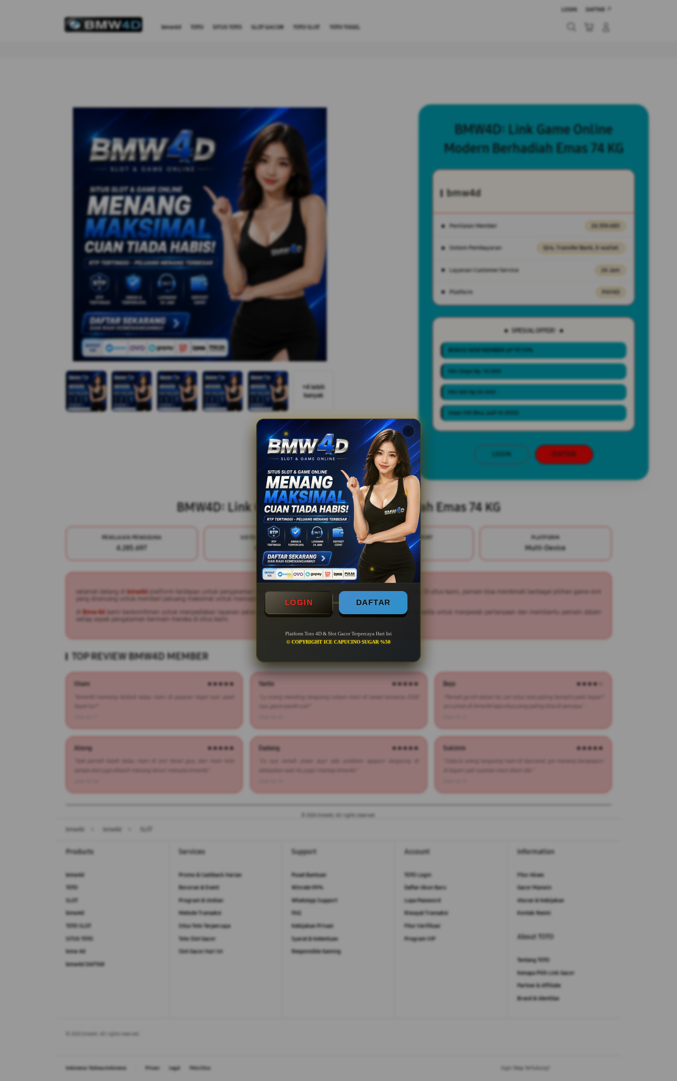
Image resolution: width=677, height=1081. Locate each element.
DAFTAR (373, 602)
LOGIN (299, 602)
